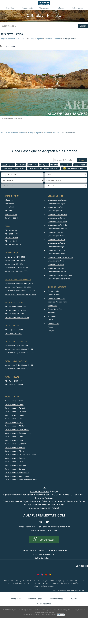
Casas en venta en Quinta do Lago (17, 433)
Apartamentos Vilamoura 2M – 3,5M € (19, 284)
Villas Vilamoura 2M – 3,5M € (15, 310)
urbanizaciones (55, 196)
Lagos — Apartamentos (16, 342)
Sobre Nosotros (79, 590)
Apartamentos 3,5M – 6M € (15, 257)
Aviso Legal (70, 590)
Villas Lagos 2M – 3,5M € (14, 330)
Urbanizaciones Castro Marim (59, 279)
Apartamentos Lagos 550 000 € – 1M (19, 349)
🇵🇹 (46, 574)
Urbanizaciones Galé (55, 232)
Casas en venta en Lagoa (14, 415)
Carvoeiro (48, 39)
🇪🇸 (50, 574)
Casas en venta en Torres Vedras (17, 472)
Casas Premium (54, 295)
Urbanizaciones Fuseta (56, 243)
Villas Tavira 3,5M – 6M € (14, 381)
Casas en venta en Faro (13, 419)
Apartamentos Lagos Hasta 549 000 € (19, 353)
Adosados (51, 316)
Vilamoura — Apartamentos (18, 279)
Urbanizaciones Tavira (56, 218)
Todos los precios (7, 165)
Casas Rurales (53, 323)
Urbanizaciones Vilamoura (57, 200)
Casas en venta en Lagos (14, 404)
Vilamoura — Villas (14, 302)
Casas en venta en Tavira (14, 401)
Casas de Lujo (53, 291)
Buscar (83, 26)
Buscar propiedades (75, 168)
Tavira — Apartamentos (16, 361)
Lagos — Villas (12, 326)
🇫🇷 (42, 574)
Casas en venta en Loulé (14, 437)
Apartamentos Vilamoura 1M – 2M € (18, 287)
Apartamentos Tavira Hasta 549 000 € (19, 369)
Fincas (50, 327)
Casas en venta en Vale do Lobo (17, 476)
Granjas (51, 331)
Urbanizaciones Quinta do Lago (60, 275)
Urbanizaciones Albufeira (57, 221)
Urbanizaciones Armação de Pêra (60, 257)
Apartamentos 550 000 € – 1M (16, 268)
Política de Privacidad (59, 590)
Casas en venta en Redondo (15, 465)
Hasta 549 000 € (80, 165)
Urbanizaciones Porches (57, 272)
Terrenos (51, 313)
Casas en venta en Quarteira (15, 444)
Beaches (57, 39)
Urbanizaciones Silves (56, 264)
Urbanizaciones (44, 8)
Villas (8, 226)
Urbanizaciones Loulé (56, 268)
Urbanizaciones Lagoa (56, 239)
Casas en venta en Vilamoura (15, 412)
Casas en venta (27, 8)
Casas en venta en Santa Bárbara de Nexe (21, 480)
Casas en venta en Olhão (14, 440)
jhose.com (60, 614)
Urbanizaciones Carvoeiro (57, 229)
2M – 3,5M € (44, 165)
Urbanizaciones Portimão (57, 225)
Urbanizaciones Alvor (56, 261)
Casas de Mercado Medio (57, 302)
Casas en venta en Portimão (15, 408)
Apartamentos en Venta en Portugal (43, 168)
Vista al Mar (52, 305)
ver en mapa (10, 46)
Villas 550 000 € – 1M (13, 245)
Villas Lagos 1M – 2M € (13, 333)
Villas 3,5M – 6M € (11, 234)
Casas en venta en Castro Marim (17, 429)
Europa (23, 39)
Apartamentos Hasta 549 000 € (17, 271)
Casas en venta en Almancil (15, 447)
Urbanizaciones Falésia (56, 254)
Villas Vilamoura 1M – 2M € (14, 314)
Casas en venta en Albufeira (15, 426)
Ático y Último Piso (55, 309)
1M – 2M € (54, 165)
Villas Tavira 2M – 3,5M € (14, 385)
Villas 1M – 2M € (10, 241)
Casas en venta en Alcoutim (15, 458)
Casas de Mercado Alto (56, 298)
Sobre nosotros (78, 8)
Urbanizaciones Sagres (56, 247)
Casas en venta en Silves (14, 422)
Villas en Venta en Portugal (13, 168)
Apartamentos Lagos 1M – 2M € (16, 346)
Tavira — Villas (12, 377)
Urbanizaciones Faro (55, 207)
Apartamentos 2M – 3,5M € (15, 260)
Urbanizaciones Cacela (56, 250)
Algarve (61, 8)
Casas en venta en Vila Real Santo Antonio (20, 455)
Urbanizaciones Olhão (56, 211)
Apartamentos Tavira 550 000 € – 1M (19, 365)
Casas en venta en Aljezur (14, 451)
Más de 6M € (21, 165)
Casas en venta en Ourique (15, 469)
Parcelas (51, 320)
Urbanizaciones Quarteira (57, 214)
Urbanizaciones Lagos (56, 204)
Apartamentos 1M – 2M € (14, 264)
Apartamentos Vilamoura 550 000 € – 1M (20, 291)
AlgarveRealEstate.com (10, 39)
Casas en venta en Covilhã (14, 462)
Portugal (31, 39)
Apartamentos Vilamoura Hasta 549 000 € (20, 294)
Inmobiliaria (10, 8)
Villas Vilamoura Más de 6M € (15, 307)
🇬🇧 (38, 574)
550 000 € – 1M (66, 165)
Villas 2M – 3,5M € (11, 237)
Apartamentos (11, 253)
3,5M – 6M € (32, 165)
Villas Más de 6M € (12, 230)
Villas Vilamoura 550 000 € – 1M (17, 317)
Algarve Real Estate (39, 491)
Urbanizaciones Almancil (57, 236)
